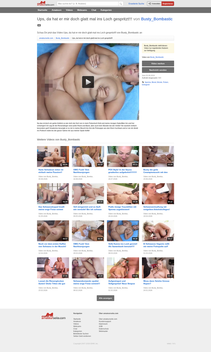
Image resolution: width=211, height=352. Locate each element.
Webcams (82, 10)
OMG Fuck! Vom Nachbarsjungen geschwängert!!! (81, 172)
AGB (100, 326)
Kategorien (106, 10)
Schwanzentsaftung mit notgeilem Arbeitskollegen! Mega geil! (156, 209)
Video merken (158, 63)
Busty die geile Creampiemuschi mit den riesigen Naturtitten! (155, 172)
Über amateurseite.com (108, 319)
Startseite (42, 10)
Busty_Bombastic (157, 19)
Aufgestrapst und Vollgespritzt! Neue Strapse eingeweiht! (121, 283)
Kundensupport (105, 321)
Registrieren (168, 4)
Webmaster (103, 331)
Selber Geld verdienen (82, 336)
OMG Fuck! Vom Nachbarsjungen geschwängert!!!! (81, 246)
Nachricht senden (158, 70)
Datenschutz (104, 329)
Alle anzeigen (105, 298)
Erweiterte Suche (136, 3)
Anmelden (156, 4)
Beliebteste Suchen (81, 334)
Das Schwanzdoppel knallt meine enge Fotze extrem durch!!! (51, 209)
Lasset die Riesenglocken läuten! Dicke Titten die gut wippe (51, 283)
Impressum (103, 324)
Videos (69, 10)
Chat (93, 10)
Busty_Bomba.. (53, 177)
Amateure (56, 10)
